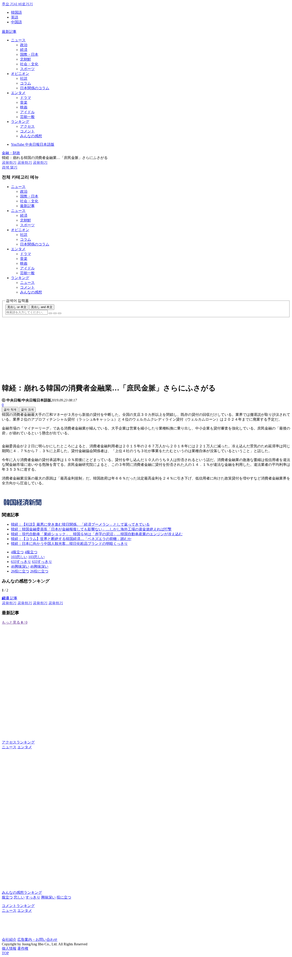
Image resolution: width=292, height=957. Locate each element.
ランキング (20, 122)
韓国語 (16, 12)
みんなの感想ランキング (22, 892)
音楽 (23, 102)
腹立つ (7, 897)
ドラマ (25, 98)
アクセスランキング (18, 742)
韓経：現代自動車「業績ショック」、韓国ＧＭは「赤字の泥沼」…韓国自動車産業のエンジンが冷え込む (96, 534)
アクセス (27, 126)
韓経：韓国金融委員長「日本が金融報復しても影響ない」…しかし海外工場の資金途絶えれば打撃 (91, 529)
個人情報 (9, 948)
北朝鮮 (25, 59)
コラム (25, 83)
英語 (14, 17)
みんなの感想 (31, 136)
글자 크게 (27, 409)
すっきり (33, 897)
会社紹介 (9, 939)
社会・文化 (29, 64)
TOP (5, 953)
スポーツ (27, 69)
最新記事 (9, 32)
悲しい (19, 897)
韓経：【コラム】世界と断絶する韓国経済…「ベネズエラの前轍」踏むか (71, 539)
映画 (23, 107)
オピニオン (20, 74)
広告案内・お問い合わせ (37, 939)
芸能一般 (27, 117)
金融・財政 (11, 153)
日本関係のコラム (34, 88)
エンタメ (18, 93)
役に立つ (64, 897)
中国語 (16, 22)
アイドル (27, 112)
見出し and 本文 (41, 307)
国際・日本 (29, 54)
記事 (9, 598)
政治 (23, 45)
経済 (23, 50)
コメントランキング (18, 906)
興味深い (48, 897)
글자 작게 (10, 409)
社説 (23, 78)
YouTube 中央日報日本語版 (32, 144)
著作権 (22, 948)
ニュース (18, 40)
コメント (27, 131)
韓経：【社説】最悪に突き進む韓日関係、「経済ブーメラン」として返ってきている (80, 524)
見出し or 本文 (16, 307)
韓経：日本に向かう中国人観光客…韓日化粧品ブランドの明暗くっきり (69, 544)
